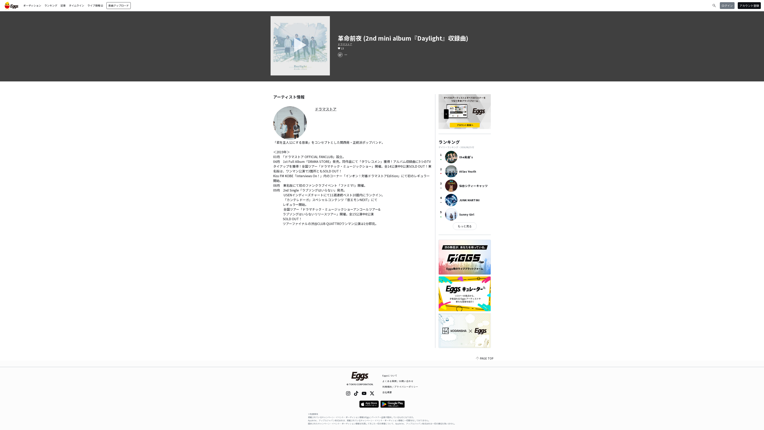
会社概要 (387, 392)
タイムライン (76, 5)
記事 (63, 5)
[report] (345, 54)
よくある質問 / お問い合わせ (398, 381)
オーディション (32, 5)
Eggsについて (390, 375)
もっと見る (465, 226)
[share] (340, 54)
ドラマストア (345, 44)
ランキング (50, 5)
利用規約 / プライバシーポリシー (400, 386)
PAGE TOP (486, 358)
